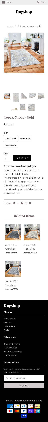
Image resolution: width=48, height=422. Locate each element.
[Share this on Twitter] (13, 203)
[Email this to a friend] (29, 203)
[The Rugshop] (24, 12)
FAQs (6, 330)
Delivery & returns (12, 344)
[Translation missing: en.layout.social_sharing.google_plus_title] (25, 203)
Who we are (9, 319)
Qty (6, 153)
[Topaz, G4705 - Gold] (24, 53)
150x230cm (25, 138)
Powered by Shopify (33, 400)
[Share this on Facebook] (17, 203)
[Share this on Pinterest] (21, 203)
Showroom (9, 326)
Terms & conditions (13, 351)
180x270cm (10, 145)
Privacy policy (10, 347)
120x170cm (10, 138)
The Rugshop (18, 400)
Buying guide (10, 355)
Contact (7, 322)
